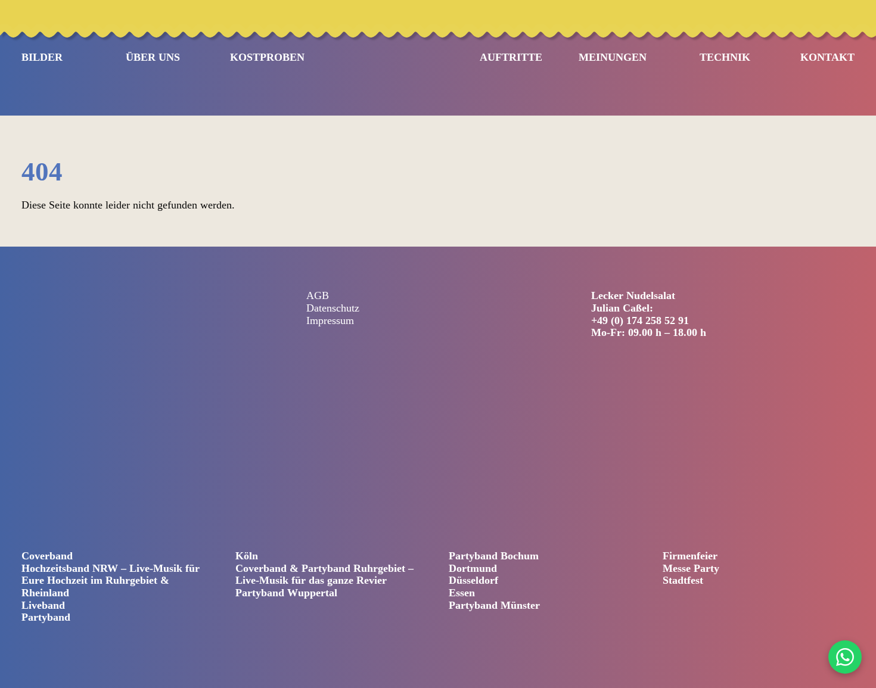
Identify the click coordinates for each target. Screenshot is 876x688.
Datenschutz (332, 308)
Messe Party (691, 568)
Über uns (153, 57)
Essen (462, 593)
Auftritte (511, 57)
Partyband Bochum (494, 556)
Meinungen (613, 57)
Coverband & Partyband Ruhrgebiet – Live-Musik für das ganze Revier (324, 574)
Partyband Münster (494, 605)
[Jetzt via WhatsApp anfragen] (845, 657)
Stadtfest (683, 580)
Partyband (45, 617)
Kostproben (267, 57)
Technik (725, 57)
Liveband (43, 605)
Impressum (330, 320)
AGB (317, 295)
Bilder (42, 57)
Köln (246, 556)
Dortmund (473, 568)
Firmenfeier (690, 556)
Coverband (47, 556)
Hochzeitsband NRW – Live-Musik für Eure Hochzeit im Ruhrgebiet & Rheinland (110, 580)
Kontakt (827, 57)
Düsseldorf (473, 580)
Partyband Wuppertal (286, 593)
